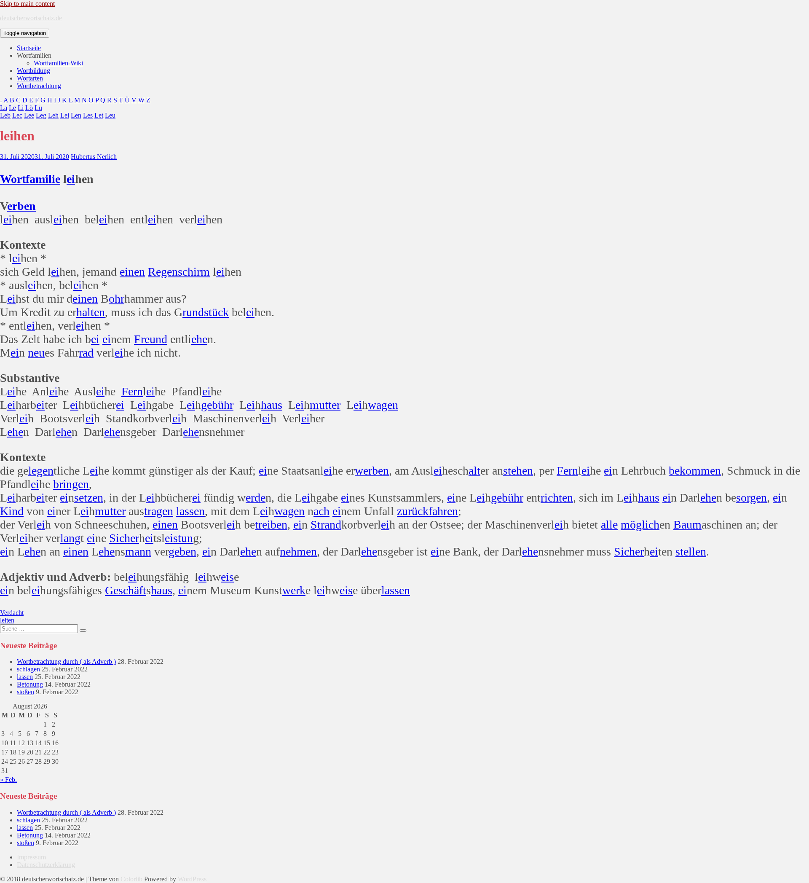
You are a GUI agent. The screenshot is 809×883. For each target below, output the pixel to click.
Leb (5, 115)
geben (182, 551)
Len (76, 115)
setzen (88, 497)
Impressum (31, 857)
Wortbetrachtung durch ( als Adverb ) (66, 661)
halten (90, 312)
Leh (53, 115)
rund (193, 312)
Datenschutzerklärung (46, 864)
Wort (13, 178)
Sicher (124, 538)
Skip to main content (27, 3)
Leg (41, 115)
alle (609, 524)
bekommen (695, 470)
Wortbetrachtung (39, 85)
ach (321, 511)
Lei (64, 115)
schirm (194, 271)
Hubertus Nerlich (94, 156)
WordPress (192, 879)
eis (171, 538)
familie (43, 178)
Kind (12, 511)
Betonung (30, 684)
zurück (413, 511)
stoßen (25, 691)
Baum (687, 524)
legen (41, 470)
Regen (163, 271)
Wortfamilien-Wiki (58, 63)
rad (86, 352)
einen (132, 271)
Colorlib (131, 879)
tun (185, 538)
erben (21, 205)
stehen (518, 470)
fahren (443, 511)
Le (12, 107)
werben (372, 470)
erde (255, 497)
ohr (116, 298)
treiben (271, 524)
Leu (110, 115)
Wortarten (30, 78)
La (3, 107)
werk (293, 590)
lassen (190, 511)
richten (557, 497)
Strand (326, 524)
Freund (150, 339)
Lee (29, 115)
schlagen (28, 669)
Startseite (29, 47)
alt (474, 470)
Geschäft (125, 590)
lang (70, 538)
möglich (640, 524)
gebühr (217, 404)
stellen (690, 551)
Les (88, 115)
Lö (29, 107)
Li (21, 107)
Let (98, 115)
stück (216, 312)
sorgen (751, 497)
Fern (132, 391)
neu (36, 352)
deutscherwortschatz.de (31, 17)
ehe (199, 339)
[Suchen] (83, 630)
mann (138, 551)
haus (271, 404)
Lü (38, 107)
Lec (17, 115)
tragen (158, 511)
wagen (383, 404)
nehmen (298, 551)
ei (71, 178)
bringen (71, 484)
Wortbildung (33, 70)
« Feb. (8, 779)
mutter (325, 404)
